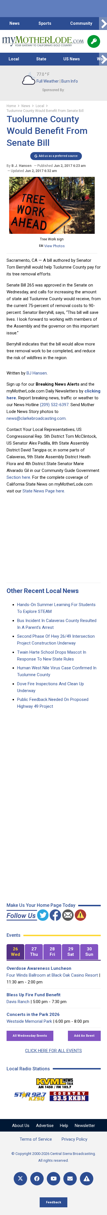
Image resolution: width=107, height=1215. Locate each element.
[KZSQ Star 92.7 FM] (28, 1094)
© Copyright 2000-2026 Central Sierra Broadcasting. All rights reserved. (53, 1157)
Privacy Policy (74, 1139)
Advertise (45, 1125)
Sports (45, 23)
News (14, 23)
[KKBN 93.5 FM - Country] (69, 1094)
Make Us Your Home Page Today (41, 905)
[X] (20, 1178)
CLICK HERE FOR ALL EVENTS (53, 1050)
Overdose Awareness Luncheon (39, 968)
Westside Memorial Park (29, 1021)
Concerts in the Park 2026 (33, 1014)
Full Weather (48, 81)
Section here (18, 477)
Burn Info (69, 81)
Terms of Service (36, 1139)
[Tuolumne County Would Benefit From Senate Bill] (52, 232)
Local (14, 59)
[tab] (16, 952)
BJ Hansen (37, 373)
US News (71, 59)
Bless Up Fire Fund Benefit (33, 994)
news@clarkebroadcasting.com (36, 418)
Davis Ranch (18, 1001)
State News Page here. (44, 491)
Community (81, 23)
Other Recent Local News (43, 590)
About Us (20, 1125)
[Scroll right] (103, 23)
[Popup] (93, 41)
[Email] (70, 1178)
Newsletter (85, 1125)
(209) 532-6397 (54, 404)
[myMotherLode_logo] (42, 41)
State (41, 59)
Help (64, 1125)
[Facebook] (37, 1178)
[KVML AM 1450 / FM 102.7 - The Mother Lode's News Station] (54, 1081)
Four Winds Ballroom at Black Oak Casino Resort (52, 975)
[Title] (86, 1178)
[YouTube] (53, 1178)
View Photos (54, 246)
